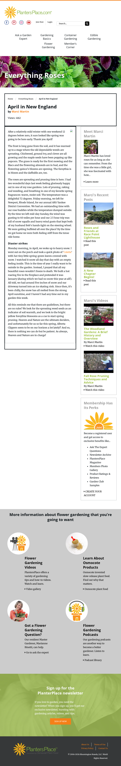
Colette (67, 252)
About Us (85, 744)
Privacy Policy (87, 748)
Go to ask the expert (37, 652)
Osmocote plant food (96, 589)
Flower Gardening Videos (33, 563)
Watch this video (94, 345)
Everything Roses (25, 99)
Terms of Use (99, 744)
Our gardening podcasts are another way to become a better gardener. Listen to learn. (97, 647)
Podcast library (93, 660)
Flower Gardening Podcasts (92, 630)
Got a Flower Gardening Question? (35, 630)
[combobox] (70, 23)
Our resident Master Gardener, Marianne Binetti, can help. (36, 643)
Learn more (91, 181)
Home (10, 99)
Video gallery (33, 589)
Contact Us (103, 748)
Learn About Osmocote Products (93, 563)
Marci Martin (20, 111)
